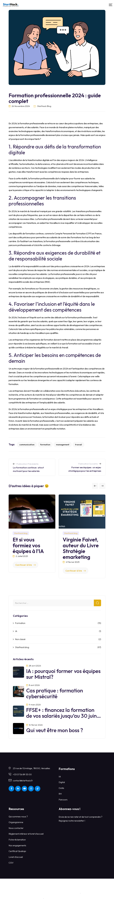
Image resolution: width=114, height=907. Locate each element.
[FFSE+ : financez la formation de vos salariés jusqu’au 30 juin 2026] (18, 710)
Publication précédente (27, 464)
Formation (20, 623)
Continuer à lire (23, 564)
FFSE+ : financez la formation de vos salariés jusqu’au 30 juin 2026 (61, 716)
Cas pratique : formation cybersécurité (54, 693)
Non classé (20, 639)
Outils (61, 788)
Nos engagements (17, 845)
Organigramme (16, 822)
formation (45, 444)
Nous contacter (16, 828)
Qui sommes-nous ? (18, 816)
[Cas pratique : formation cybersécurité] (18, 691)
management (62, 444)
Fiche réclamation (17, 839)
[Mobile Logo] (11, 5)
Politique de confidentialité (58, 898)
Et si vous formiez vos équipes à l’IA (28, 545)
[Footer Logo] (57, 885)
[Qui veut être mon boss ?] (18, 728)
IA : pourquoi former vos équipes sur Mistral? (63, 674)
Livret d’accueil (16, 857)
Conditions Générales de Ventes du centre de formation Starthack (47, 893)
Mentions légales (90, 893)
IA (16, 631)
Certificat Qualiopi (17, 851)
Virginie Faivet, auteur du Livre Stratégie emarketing (81, 548)
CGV (11, 862)
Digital (62, 782)
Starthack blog (44, 106)
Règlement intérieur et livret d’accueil (26, 833)
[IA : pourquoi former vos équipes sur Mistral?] (18, 671)
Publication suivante (88, 463)
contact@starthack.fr (23, 780)
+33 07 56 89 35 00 (22, 774)
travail (78, 444)
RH (60, 793)
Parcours (63, 799)
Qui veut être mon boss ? (54, 730)
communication (26, 444)
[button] (95, 486)
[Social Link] (11, 788)
